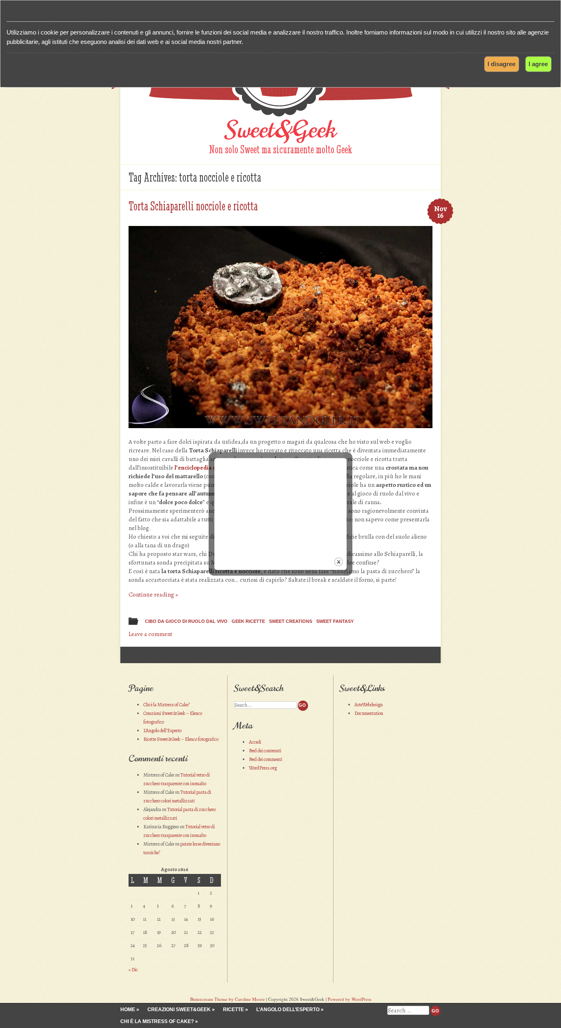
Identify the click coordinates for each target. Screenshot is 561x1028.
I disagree (501, 63)
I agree (538, 63)
